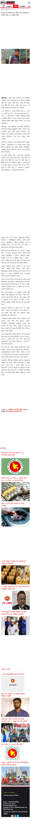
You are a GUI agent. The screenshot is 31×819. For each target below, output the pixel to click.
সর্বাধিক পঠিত (5, 669)
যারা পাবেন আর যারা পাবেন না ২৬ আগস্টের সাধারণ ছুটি (12, 453)
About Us (14, 812)
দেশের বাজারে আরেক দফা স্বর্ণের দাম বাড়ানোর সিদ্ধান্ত (13, 562)
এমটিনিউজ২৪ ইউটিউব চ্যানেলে (14, 411)
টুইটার (21, 409)
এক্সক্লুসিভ (8, 6)
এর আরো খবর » (3, 448)
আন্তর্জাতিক (22, 6)
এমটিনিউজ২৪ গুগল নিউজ (13, 409)
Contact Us (7, 812)
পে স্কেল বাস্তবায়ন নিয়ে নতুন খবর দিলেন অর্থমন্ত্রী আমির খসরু (15, 587)
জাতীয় (15, 6)
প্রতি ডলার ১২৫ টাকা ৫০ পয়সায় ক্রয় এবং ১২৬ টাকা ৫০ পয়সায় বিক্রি (14, 479)
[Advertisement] (15, 32)
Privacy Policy (23, 812)
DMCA (6, 814)
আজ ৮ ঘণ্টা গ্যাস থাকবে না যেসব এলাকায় (12, 504)
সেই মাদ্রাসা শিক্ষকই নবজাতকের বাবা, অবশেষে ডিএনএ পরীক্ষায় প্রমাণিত (14, 612)
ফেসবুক (25, 409)
